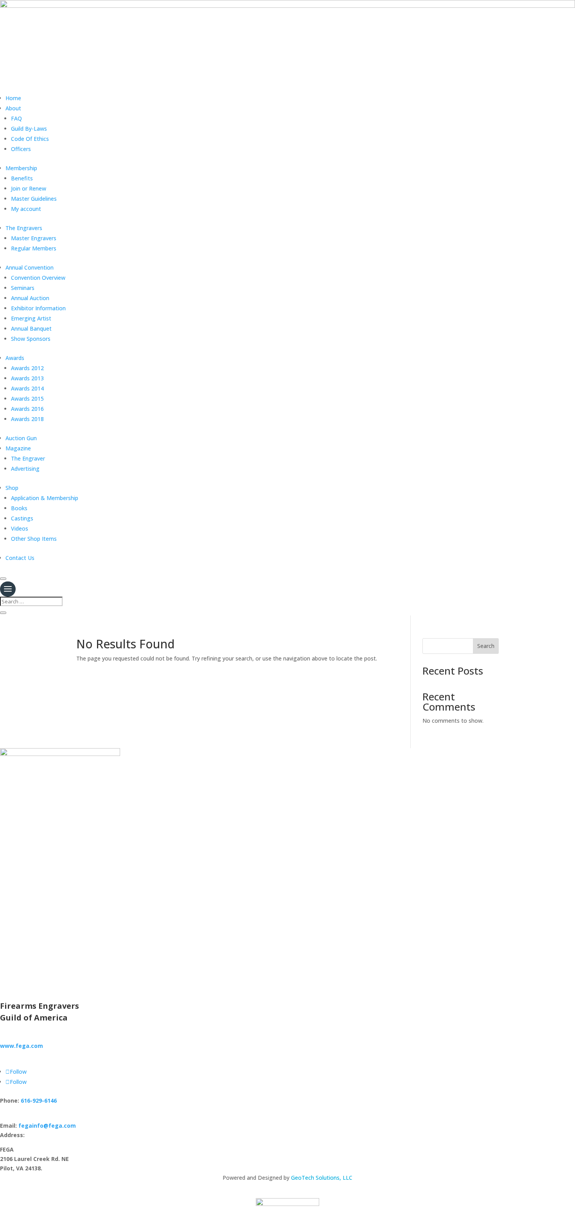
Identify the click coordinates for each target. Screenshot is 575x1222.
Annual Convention (29, 267)
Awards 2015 (27, 398)
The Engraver (28, 458)
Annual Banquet (31, 328)
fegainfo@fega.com (47, 1125)
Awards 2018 (27, 419)
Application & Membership (44, 498)
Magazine (18, 448)
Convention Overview (38, 277)
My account (26, 208)
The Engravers (23, 228)
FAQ (16, 118)
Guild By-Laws (29, 128)
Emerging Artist (31, 318)
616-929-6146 (39, 1100)
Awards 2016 (27, 408)
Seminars (22, 288)
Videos (19, 528)
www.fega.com (21, 1045)
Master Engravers (33, 238)
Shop (11, 487)
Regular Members (33, 248)
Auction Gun (21, 438)
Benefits (22, 178)
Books (19, 508)
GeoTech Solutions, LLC (321, 1177)
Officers (21, 149)
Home (13, 98)
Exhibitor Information (38, 308)
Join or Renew (28, 188)
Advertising (25, 468)
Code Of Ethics (30, 138)
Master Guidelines (34, 198)
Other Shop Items (34, 538)
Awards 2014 (27, 388)
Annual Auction (30, 298)
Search (485, 646)
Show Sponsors (30, 338)
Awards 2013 (27, 378)
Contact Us (19, 558)
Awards (14, 358)
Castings (22, 518)
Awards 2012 (27, 368)
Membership (21, 168)
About (13, 108)
